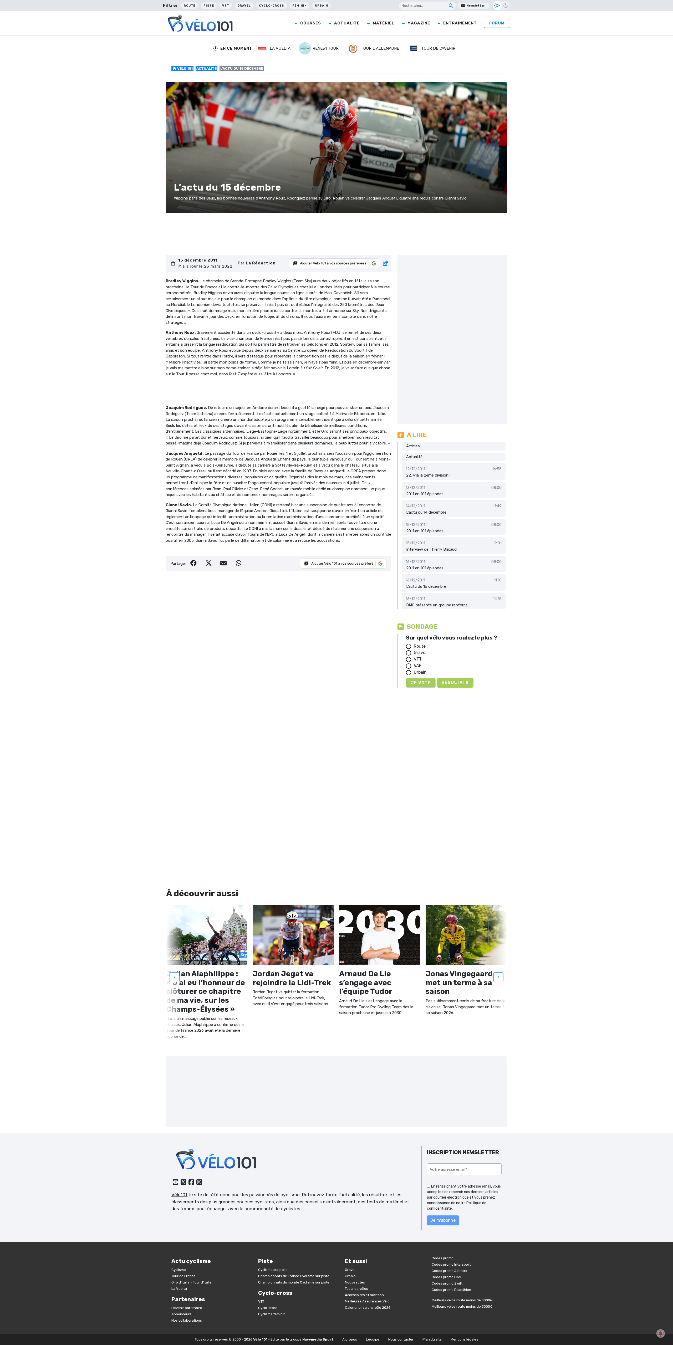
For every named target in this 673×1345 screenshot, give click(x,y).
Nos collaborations (186, 1320)
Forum (496, 23)
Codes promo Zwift (447, 1283)
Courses (310, 23)
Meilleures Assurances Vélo (367, 1301)
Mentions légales (464, 1339)
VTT (225, 5)
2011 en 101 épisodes (424, 494)
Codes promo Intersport (451, 1264)
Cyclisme (178, 1270)
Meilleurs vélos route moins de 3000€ (462, 1300)
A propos (349, 1339)
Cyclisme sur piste (273, 1270)
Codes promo (442, 1258)
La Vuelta (179, 1289)
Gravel (244, 5)
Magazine (418, 23)
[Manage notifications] (660, 1333)
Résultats (455, 682)
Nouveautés (355, 1282)
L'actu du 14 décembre (426, 512)
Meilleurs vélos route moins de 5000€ (462, 1306)
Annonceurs (181, 1314)
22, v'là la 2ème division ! (428, 475)
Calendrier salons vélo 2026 (367, 1308)
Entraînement (460, 23)
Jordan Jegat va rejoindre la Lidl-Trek (292, 978)
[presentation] (174, 977)
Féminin (299, 5)
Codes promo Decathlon (451, 1290)
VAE (417, 665)
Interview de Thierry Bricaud (431, 549)
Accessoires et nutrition (364, 1295)
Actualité (347, 23)
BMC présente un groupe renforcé (437, 605)
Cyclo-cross (271, 5)
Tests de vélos (356, 1289)
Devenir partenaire (186, 1308)
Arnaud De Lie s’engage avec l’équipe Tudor (365, 982)
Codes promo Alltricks (449, 1271)
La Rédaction (261, 263)
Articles (413, 446)
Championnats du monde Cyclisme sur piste (293, 1282)
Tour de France (183, 1276)
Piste (208, 5)
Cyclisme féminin (271, 1314)
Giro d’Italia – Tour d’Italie (191, 1282)
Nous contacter (401, 1339)
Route (189, 5)
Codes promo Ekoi (446, 1277)
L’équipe (372, 1339)
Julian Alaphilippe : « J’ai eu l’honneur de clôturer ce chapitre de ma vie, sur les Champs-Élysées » (205, 991)
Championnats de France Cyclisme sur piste (293, 1276)
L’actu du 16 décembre (426, 586)
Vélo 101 (184, 68)
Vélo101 (179, 1194)
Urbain (321, 5)
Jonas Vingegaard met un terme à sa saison (459, 982)
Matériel (383, 23)
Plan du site (432, 1339)
